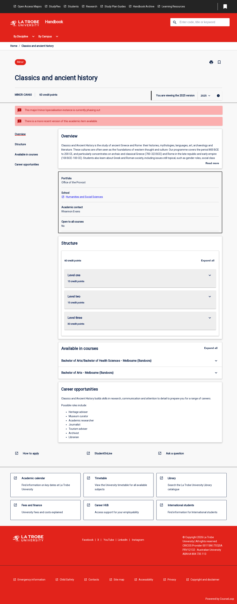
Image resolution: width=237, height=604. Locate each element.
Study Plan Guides (115, 6)
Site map (119, 579)
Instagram (138, 539)
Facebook (88, 539)
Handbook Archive (143, 6)
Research (91, 6)
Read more (212, 163)
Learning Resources (173, 6)
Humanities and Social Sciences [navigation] (84, 196)
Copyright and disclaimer (205, 579)
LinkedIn (123, 539)
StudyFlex (55, 6)
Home (13, 45)
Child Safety (67, 579)
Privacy (172, 579)
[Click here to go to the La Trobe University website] (24, 24)
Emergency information (31, 579)
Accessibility (146, 579)
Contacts (94, 579)
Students (73, 6)
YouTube (109, 539)
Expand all (207, 260)
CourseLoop (227, 598)
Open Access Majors (30, 6)
